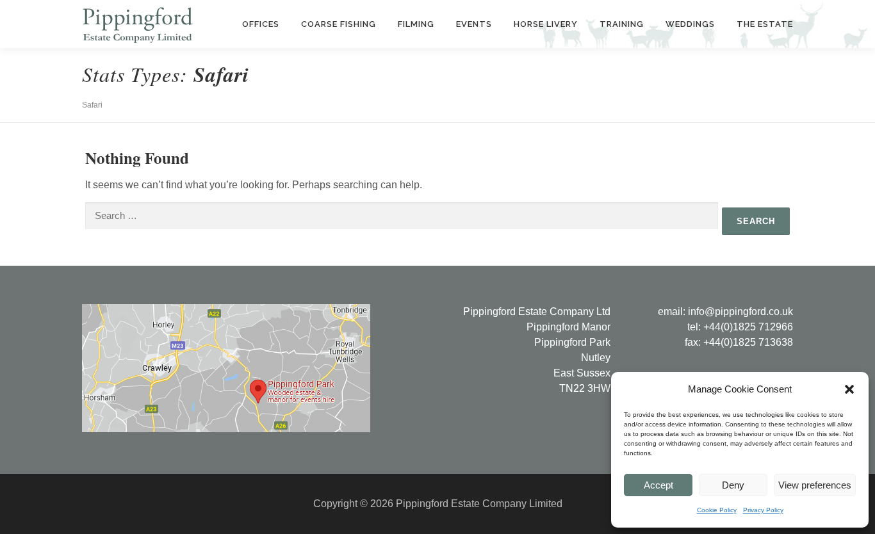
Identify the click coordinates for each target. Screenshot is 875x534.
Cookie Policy (717, 510)
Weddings (690, 24)
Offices (260, 24)
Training (622, 24)
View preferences (814, 485)
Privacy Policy (763, 510)
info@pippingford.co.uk (740, 311)
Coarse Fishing (338, 24)
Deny (733, 485)
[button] (849, 389)
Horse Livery (546, 24)
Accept (658, 485)
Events (474, 24)
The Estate (765, 24)
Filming (416, 24)
